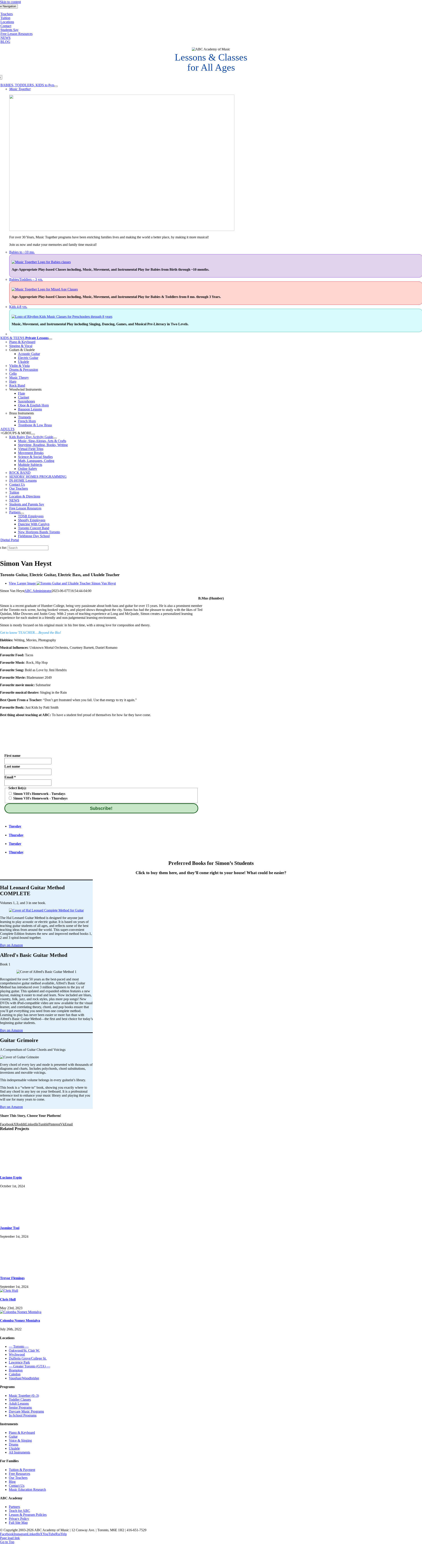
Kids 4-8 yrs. (18, 307)
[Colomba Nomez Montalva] (20, 1312)
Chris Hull (8, 1299)
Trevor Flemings (12, 1278)
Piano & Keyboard (22, 342)
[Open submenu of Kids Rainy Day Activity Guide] (55, 438)
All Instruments (19, 1452)
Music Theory (19, 377)
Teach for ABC (19, 1511)
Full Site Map (18, 1522)
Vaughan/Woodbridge (24, 1378)
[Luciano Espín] (211, 1154)
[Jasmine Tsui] (211, 1204)
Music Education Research (27, 1489)
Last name (12, 766)
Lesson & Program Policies (28, 1514)
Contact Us (16, 1485)
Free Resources (19, 1474)
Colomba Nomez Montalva (20, 1320)
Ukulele (14, 1448)
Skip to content (10, 2)
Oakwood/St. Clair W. (24, 1350)
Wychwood (17, 1354)
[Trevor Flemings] (211, 1255)
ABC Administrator (38, 591)
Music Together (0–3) (24, 1395)
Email (10, 777)
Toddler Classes (20, 1399)
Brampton (16, 1370)
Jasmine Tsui (9, 1228)
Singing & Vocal (20, 346)
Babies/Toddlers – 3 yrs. (26, 279)
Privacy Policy (19, 1518)
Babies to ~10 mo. (22, 252)
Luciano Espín (11, 1177)
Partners (14, 1507)
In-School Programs (22, 1415)
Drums (13, 1444)
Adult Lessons (19, 1403)
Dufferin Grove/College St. (28, 1358)
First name (12, 755)
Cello (13, 373)
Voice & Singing (20, 1440)
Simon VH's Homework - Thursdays (39, 798)
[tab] (106, 826)
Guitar (13, 1436)
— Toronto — (19, 1346)
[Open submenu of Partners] (22, 513)
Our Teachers (18, 1478)
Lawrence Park (19, 1362)
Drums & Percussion (23, 369)
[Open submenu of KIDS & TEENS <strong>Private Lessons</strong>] (50, 339)
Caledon (14, 1374)
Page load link (10, 1538)
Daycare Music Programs (26, 1411)
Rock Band (17, 385)
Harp (12, 381)
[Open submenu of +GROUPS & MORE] (33, 434)
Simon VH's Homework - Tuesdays (38, 794)
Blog (12, 1481)
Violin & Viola (19, 366)
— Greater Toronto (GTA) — (29, 1366)
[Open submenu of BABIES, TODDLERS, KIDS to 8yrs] (56, 86)
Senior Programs (20, 1407)
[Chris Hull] (9, 1290)
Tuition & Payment (22, 1470)
